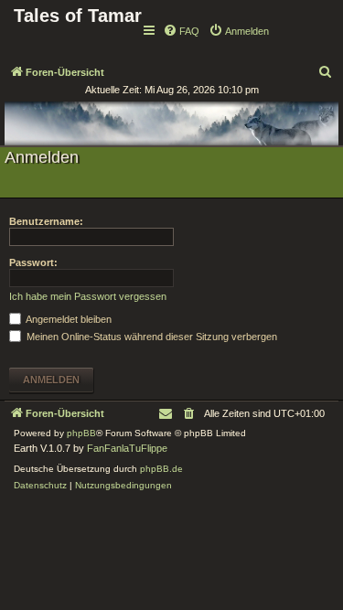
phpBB (81, 433)
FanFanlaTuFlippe (127, 448)
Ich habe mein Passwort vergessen (87, 296)
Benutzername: (46, 221)
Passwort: (33, 262)
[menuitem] (181, 31)
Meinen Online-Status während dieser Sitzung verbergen (150, 336)
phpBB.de (161, 469)
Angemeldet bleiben (68, 319)
